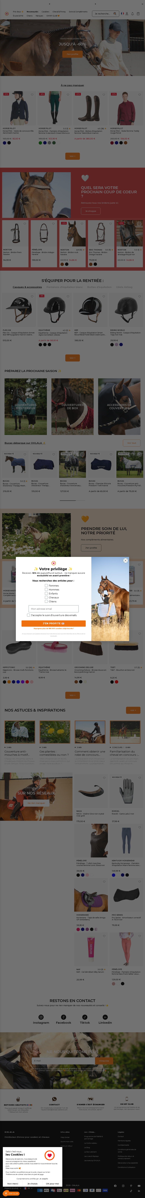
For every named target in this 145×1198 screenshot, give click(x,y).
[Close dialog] (125, 560)
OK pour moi (52, 1183)
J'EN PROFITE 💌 (53, 623)
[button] (6, 1193)
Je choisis (32, 1183)
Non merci (12, 1183)
